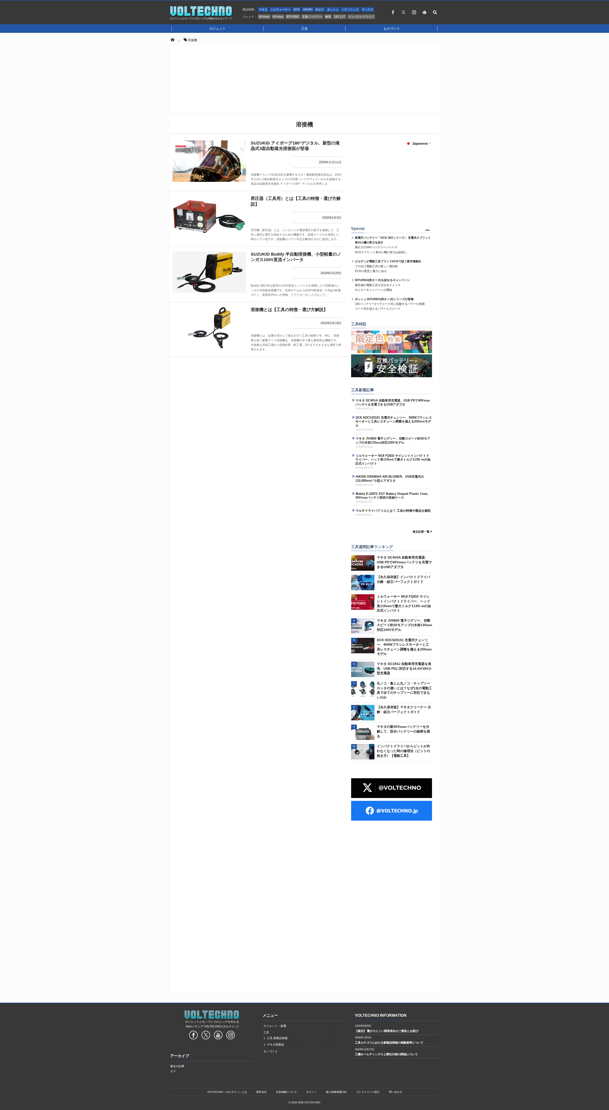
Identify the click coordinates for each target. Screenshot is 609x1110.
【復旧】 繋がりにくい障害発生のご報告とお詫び (386, 1031)
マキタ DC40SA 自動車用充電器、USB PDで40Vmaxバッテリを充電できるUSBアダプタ (392, 402)
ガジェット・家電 (274, 1026)
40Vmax (278, 16)
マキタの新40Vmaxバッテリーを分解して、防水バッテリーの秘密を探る (403, 731)
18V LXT (339, 16)
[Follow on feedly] (424, 12)
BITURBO (292, 16)
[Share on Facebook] (393, 12)
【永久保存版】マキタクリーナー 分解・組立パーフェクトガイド (404, 709)
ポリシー (311, 1091)
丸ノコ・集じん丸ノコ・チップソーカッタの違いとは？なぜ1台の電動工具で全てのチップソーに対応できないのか (404, 690)
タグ (173, 1071)
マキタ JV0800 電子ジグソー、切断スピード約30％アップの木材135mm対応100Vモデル (392, 440)
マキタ (263, 9)
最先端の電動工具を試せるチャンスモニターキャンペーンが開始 (382, 285)
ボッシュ (333, 9)
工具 (304, 28)
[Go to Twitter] (206, 1035)
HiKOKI (307, 9)
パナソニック (350, 9)
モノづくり (270, 1051)
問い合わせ (395, 1091)
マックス (367, 9)
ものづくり (391, 28)
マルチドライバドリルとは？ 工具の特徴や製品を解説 (393, 510)
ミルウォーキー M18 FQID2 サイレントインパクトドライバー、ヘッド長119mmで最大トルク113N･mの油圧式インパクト (392, 460)
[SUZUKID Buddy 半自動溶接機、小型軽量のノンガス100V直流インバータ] (209, 272)
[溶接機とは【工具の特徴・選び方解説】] (209, 327)
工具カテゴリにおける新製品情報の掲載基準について (389, 1042)
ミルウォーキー (280, 9)
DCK (297, 9)
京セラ (319, 9)
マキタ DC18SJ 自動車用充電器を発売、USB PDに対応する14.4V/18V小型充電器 (404, 668)
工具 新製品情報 (277, 1038)
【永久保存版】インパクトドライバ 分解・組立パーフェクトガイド (403, 579)
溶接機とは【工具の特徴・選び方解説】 (289, 309)
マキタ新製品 (275, 1044)
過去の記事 (177, 1066)
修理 (328, 16)
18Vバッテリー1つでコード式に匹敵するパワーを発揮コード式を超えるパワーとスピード (390, 304)
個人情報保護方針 (336, 1091)
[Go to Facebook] (193, 1035)
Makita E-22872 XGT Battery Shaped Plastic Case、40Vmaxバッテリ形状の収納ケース (392, 496)
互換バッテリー (312, 16)
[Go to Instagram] (230, 1035)
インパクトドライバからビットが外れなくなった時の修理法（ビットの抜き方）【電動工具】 (403, 750)
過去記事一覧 (421, 531)
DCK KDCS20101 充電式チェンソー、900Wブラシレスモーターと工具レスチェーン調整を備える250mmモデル (393, 421)
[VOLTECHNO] (201, 15)
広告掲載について (286, 1091)
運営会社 (261, 1091)
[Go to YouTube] (218, 1035)
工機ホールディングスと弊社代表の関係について (386, 1054)
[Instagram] (414, 12)
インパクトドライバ (361, 16)
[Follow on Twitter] (403, 12)
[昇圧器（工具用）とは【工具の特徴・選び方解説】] (209, 216)
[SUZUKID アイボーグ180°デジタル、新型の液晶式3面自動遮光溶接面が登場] (209, 161)
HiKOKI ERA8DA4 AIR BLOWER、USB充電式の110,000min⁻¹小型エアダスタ (389, 478)
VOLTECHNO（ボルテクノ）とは (227, 1091)
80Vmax (264, 16)
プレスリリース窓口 (368, 1091)
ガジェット (217, 28)
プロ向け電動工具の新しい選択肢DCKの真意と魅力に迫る (388, 266)
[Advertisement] (304, 78)
